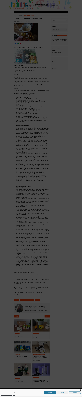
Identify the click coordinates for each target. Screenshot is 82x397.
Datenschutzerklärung (9, 395)
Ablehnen (62, 392)
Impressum (14, 395)
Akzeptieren (50, 392)
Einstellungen (75, 392)
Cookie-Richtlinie (3, 395)
